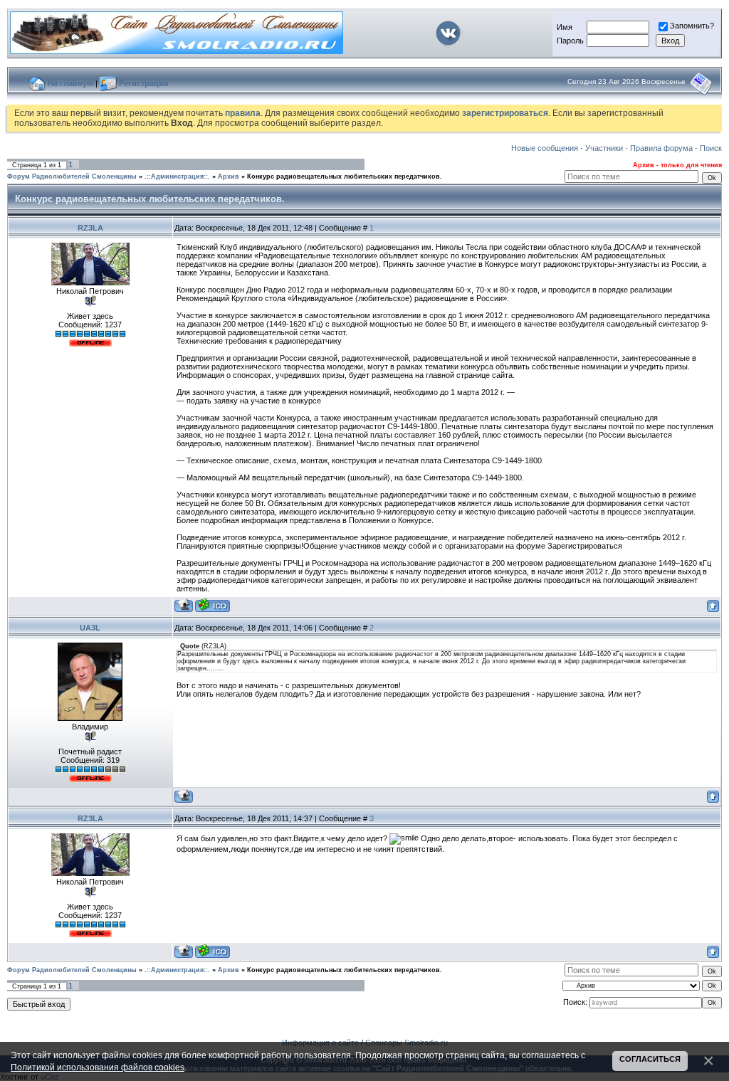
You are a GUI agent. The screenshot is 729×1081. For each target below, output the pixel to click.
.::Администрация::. (177, 176)
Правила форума (661, 148)
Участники (604, 148)
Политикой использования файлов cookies (97, 1067)
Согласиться (650, 1059)
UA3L (90, 627)
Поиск (711, 148)
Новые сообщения (544, 148)
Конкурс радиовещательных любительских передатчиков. (344, 176)
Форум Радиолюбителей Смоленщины (72, 176)
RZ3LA (90, 227)
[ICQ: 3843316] (212, 605)
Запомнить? (692, 25)
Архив (228, 176)
